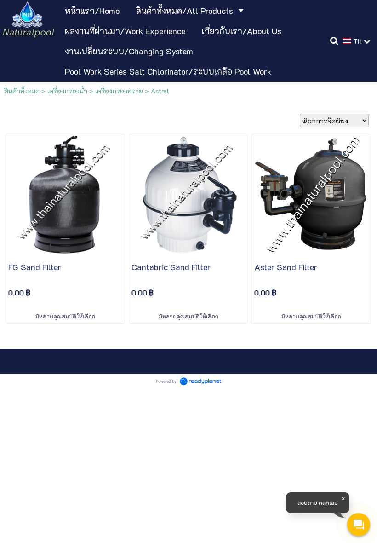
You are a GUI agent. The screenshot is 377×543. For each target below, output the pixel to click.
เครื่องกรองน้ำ (67, 91)
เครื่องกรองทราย (119, 91)
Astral (160, 91)
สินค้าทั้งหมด (22, 91)
